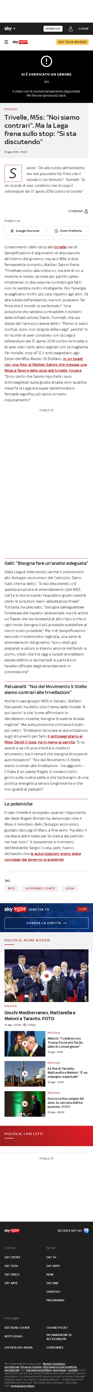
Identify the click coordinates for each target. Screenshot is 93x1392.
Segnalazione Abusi (23, 1385)
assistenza (59, 1370)
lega (70, 888)
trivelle (60, 247)
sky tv (51, 1257)
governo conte (40, 888)
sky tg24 (11, 1266)
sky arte (11, 1283)
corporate (54, 1347)
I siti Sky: (10, 1247)
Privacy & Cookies (31, 1366)
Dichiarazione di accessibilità (58, 1337)
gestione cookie (17, 1327)
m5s (11, 888)
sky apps (53, 1266)
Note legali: (12, 1318)
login (83, 28)
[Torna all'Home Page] (20, 42)
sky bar (52, 1283)
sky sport (12, 1257)
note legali (13, 1336)
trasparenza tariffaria (39, 1370)
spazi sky (53, 1291)
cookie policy (57, 1327)
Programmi (55, 1300)
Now (50, 1274)
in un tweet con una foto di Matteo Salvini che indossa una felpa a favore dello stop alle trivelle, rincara (46, 364)
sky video (12, 1274)
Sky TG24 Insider (72, 42)
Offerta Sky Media (19, 1347)
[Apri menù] (6, 42)
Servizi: (51, 1247)
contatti (73, 1370)
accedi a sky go (70, 1230)
